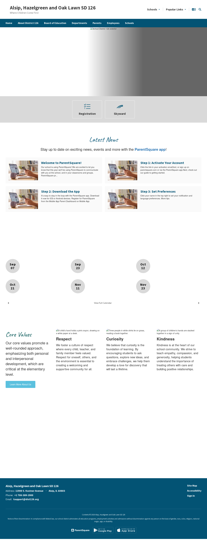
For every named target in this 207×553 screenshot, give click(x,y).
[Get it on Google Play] (102, 530)
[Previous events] (8, 303)
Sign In (191, 495)
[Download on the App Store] (126, 530)
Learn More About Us (20, 384)
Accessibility (194, 490)
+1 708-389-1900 (23, 495)
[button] (153, 9)
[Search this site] (200, 9)
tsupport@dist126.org (26, 499)
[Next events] (198, 303)
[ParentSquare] (80, 530)
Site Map (192, 485)
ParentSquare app (150, 149)
